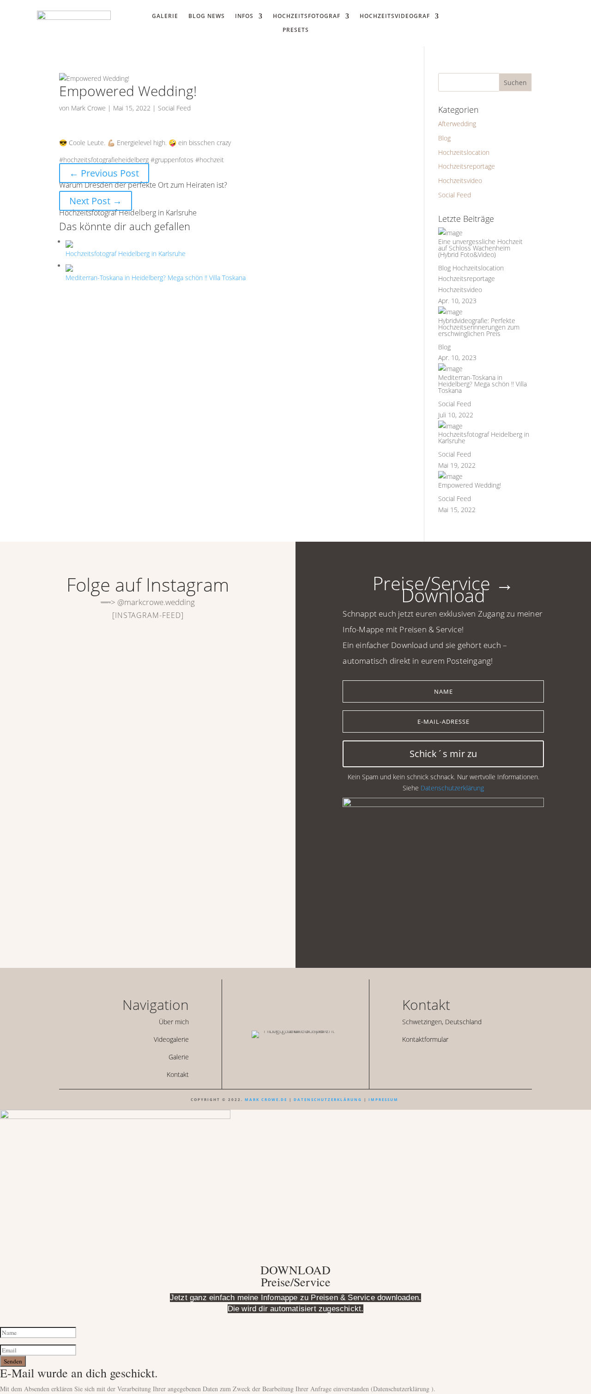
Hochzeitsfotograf (306, 16)
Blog (444, 138)
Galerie (165, 16)
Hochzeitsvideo (460, 180)
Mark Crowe (88, 108)
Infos (244, 16)
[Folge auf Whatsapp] (508, 21)
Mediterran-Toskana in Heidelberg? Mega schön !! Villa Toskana (482, 384)
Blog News (206, 16)
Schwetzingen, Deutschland (442, 1021)
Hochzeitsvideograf (395, 16)
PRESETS (296, 30)
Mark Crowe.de (266, 1099)
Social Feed (174, 108)
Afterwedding (457, 123)
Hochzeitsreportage (466, 166)
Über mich (174, 1021)
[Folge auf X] (435, 1061)
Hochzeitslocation (463, 152)
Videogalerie (171, 1039)
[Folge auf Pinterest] (451, 1061)
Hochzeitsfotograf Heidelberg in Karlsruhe (483, 437)
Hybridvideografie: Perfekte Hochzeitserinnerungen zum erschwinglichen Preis (478, 327)
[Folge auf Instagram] (525, 21)
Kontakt (178, 1074)
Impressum (383, 1099)
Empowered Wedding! (469, 485)
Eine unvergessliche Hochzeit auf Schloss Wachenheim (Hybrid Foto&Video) (480, 248)
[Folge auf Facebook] (419, 1061)
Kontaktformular (425, 1039)
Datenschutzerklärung (452, 787)
